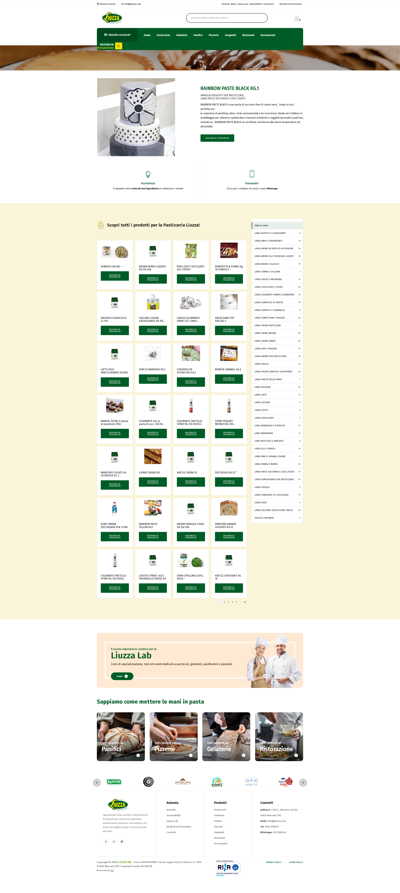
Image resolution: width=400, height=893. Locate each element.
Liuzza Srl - (126, 862)
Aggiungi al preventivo (217, 138)
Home (147, 35)
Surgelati (230, 35)
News (233, 4)
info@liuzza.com (132, 4)
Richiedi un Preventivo (179, 826)
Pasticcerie (163, 35)
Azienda (226, 4)
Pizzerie (214, 35)
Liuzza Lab (242, 4)
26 (245, 602)
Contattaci (268, 4)
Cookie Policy (296, 862)
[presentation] (97, 783)
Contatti (171, 832)
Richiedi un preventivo (291, 4)
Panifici (198, 35)
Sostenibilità (255, 4)
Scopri (119, 676)
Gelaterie (181, 35)
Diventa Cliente (107, 4)
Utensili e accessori (119, 34)
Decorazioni (268, 35)
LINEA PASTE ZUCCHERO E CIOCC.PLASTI (222, 98)
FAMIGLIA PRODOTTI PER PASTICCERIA (221, 95)
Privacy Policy (274, 862)
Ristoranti (248, 35)
